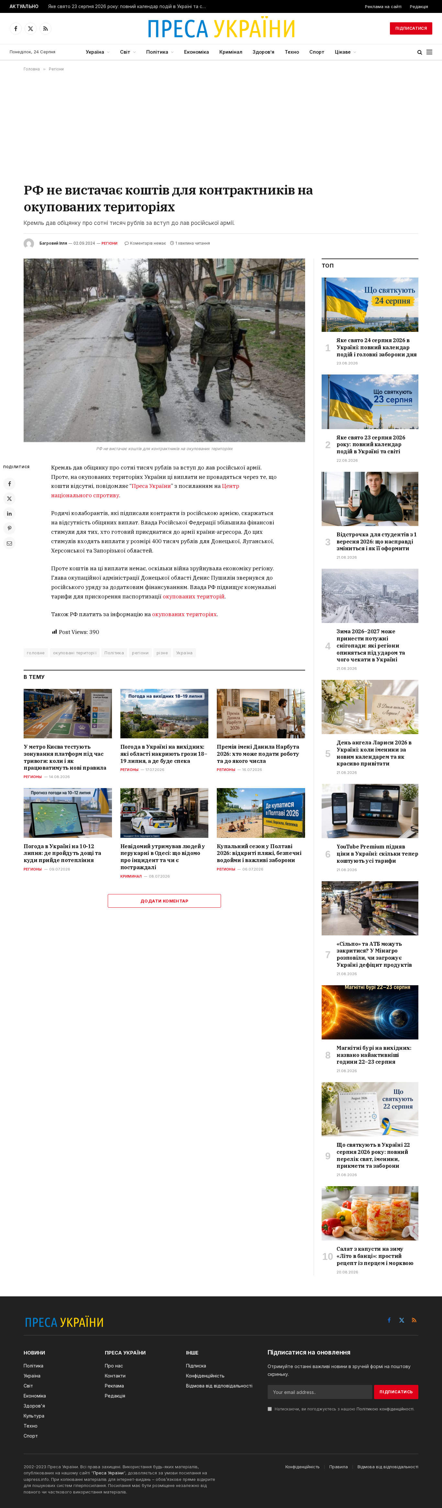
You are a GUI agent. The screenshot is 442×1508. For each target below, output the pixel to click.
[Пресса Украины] (221, 28)
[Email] (9, 543)
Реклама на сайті (383, 6)
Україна (95, 52)
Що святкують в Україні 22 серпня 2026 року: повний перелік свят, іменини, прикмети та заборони (373, 1155)
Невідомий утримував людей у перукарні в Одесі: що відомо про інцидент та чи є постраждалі (162, 856)
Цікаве (343, 52)
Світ (125, 52)
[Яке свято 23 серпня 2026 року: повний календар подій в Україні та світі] (370, 401)
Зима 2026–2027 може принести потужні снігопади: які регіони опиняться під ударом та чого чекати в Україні (371, 645)
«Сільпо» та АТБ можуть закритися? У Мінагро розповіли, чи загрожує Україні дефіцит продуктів (374, 954)
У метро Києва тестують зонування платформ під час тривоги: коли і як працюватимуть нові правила (65, 757)
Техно (292, 52)
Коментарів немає (148, 243)
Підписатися (411, 28)
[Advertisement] (221, 126)
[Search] (420, 52)
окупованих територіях (184, 614)
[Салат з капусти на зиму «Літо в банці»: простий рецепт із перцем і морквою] (370, 1213)
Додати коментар (164, 900)
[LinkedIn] (9, 513)
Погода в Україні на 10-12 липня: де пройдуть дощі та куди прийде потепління (62, 853)
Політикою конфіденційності (385, 1409)
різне (162, 652)
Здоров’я (263, 52)
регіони (140, 652)
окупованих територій (194, 596)
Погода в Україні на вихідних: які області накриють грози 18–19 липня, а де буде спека (163, 753)
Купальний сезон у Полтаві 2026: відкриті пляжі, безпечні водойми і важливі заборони (259, 853)
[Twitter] (9, 498)
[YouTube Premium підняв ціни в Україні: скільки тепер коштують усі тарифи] (370, 811)
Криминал (131, 876)
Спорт (317, 52)
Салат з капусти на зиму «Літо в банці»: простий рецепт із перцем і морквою (375, 1256)
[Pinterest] (9, 528)
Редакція (419, 6)
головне (36, 652)
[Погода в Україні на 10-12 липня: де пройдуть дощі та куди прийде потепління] (68, 813)
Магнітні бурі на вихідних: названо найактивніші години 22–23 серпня (374, 1055)
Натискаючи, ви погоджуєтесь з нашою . (343, 1409)
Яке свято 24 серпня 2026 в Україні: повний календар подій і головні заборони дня (377, 347)
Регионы (33, 777)
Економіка (196, 52)
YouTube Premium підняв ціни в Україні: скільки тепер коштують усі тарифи (377, 853)
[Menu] (429, 52)
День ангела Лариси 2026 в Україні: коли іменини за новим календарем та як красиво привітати (374, 753)
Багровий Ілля (53, 243)
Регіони (110, 243)
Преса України (151, 486)
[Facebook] (9, 484)
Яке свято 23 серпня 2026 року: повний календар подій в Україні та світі (128, 6)
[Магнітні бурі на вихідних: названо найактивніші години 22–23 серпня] (370, 1012)
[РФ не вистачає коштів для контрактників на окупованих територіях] (164, 350)
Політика (157, 52)
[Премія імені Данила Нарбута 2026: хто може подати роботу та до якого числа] (261, 713)
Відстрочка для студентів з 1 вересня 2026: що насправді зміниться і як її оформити (377, 541)
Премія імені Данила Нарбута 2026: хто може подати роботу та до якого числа (258, 753)
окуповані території (74, 652)
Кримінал (230, 52)
